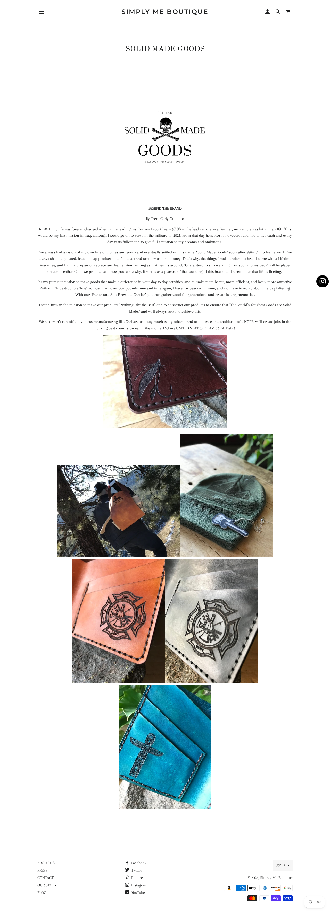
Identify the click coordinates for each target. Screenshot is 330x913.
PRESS (42, 870)
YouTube (137, 892)
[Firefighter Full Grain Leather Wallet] (118, 681)
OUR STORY (46, 885)
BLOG (41, 892)
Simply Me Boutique (164, 11)
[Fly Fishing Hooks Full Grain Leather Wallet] (165, 426)
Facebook (138, 863)
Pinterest (137, 877)
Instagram (138, 885)
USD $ (280, 865)
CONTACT (45, 877)
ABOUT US (46, 863)
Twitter (136, 870)
